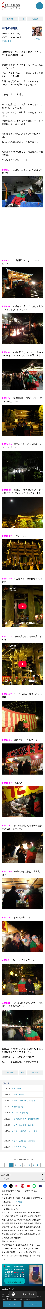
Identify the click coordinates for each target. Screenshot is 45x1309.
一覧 (22, 19)
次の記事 (35, 19)
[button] (23, 1294)
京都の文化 (6, 41)
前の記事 (10, 19)
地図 (20, 1202)
